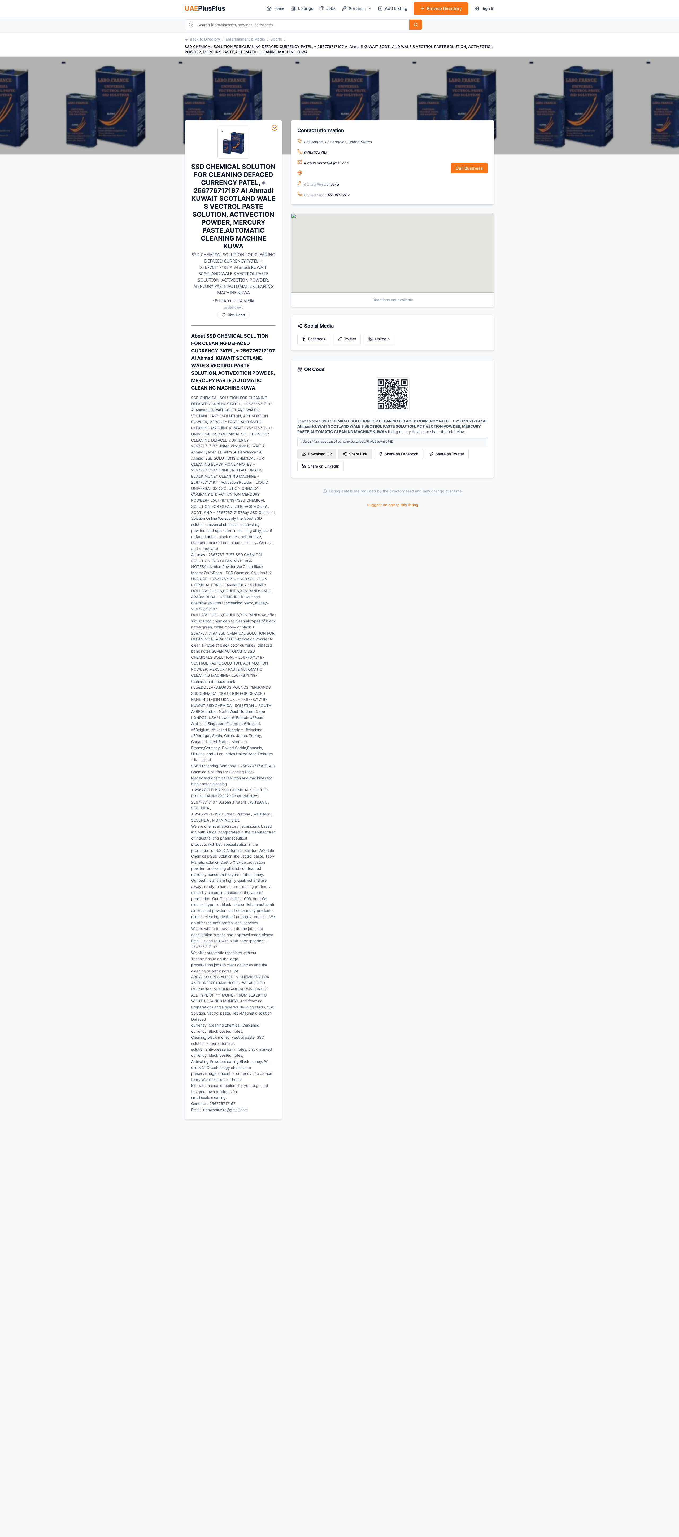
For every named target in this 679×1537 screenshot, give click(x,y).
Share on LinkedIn (323, 466)
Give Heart (236, 315)
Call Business (469, 168)
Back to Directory (205, 39)
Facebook (316, 339)
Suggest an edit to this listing (392, 505)
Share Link (358, 454)
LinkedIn (382, 339)
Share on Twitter (450, 454)
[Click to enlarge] (393, 394)
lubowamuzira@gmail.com (327, 163)
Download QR (320, 454)
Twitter (350, 339)
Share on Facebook (401, 454)
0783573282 (316, 152)
